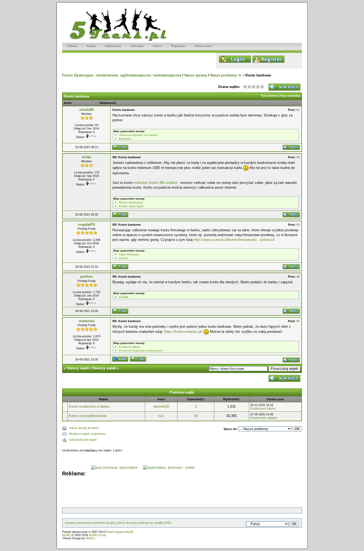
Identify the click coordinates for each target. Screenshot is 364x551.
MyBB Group (97, 535)
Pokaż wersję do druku (84, 428)
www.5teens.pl (86, 522)
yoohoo (86, 276)
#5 (298, 321)
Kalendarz (137, 45)
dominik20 (161, 406)
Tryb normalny (290, 95)
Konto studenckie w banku (89, 406)
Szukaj (91, 45)
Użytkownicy (113, 45)
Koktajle (124, 296)
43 (196, 416)
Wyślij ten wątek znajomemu (87, 433)
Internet (123, 258)
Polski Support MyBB (119, 531)
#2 (298, 157)
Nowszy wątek (104, 368)
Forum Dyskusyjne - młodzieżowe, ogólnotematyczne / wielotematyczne (121, 75)
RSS (168, 522)
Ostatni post (258, 408)
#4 (298, 276)
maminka (86, 321)
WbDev (90, 538)
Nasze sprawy (195, 75)
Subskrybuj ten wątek (83, 439)
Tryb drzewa (269, 95)
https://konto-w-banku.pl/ (183, 332)
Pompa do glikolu (129, 346)
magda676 (86, 224)
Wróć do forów (127, 522)
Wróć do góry (107, 522)
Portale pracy (203, 45)
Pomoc (157, 45)
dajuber (272, 417)
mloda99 (86, 110)
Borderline (125, 138)
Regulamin (178, 45)
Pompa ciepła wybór (131, 206)
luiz (161, 416)
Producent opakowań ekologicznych (141, 350)
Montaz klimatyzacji (130, 202)
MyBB (66, 535)
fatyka (272, 408)
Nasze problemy (223, 75)
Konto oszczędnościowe (87, 416)
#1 (298, 109)
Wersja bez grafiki (151, 522)
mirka (86, 157)
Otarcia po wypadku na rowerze (138, 134)
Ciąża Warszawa (129, 254)
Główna (72, 45)
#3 (298, 224)
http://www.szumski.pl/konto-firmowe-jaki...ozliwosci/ (234, 240)
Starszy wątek (78, 368)
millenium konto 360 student (155, 183)
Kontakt (70, 522)
